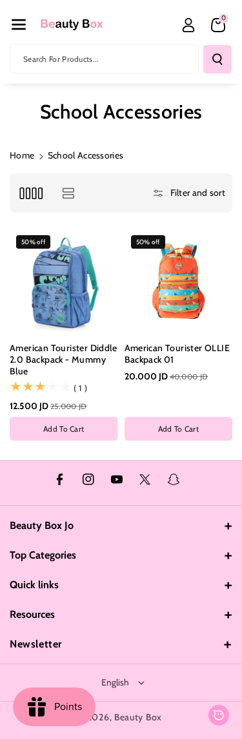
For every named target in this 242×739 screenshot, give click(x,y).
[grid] (30, 192)
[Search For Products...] (217, 59)
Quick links (34, 585)
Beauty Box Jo (42, 525)
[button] (19, 24)
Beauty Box (138, 717)
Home (22, 155)
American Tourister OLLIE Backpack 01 (177, 353)
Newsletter (36, 644)
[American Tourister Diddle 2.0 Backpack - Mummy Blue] (64, 283)
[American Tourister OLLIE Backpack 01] (179, 283)
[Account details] (188, 25)
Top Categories (43, 555)
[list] (68, 192)
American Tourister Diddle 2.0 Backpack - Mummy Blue (63, 359)
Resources (32, 614)
